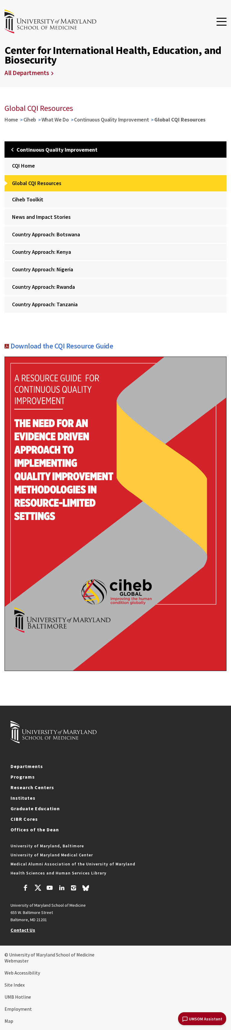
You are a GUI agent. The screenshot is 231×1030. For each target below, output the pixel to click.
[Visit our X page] (38, 889)
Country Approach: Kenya (41, 251)
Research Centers (32, 787)
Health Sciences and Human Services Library (58, 873)
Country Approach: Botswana (46, 234)
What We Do (55, 119)
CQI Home (23, 165)
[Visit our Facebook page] (26, 889)
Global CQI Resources (36, 183)
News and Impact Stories (41, 216)
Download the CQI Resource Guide (62, 346)
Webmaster (17, 961)
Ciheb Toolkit (27, 199)
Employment (18, 1009)
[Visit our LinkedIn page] (62, 889)
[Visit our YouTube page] (50, 889)
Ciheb (29, 119)
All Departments (27, 73)
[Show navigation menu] (221, 22)
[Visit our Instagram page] (73, 889)
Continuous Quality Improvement (111, 119)
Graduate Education (35, 808)
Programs (23, 777)
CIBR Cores (24, 819)
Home (11, 119)
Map (9, 1021)
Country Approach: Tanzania (45, 304)
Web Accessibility (22, 973)
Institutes (23, 798)
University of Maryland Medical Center (52, 855)
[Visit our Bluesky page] (85, 890)
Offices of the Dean (35, 830)
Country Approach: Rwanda (43, 286)
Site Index (15, 985)
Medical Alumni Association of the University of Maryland (73, 864)
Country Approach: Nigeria (42, 269)
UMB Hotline (18, 997)
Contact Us (23, 930)
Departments (27, 766)
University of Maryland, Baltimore (47, 846)
